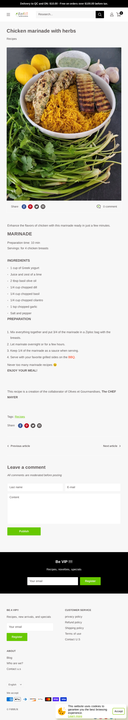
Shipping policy (74, 628)
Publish (24, 531)
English (12, 684)
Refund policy (73, 622)
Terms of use (73, 633)
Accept (118, 711)
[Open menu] (8, 14)
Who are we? (15, 663)
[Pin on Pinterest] (30, 206)
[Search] (100, 14)
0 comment (110, 206)
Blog (9, 657)
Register (90, 581)
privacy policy (73, 616)
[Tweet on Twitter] (36, 206)
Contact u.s (14, 669)
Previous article (20, 446)
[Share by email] (43, 206)
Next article (110, 446)
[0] (118, 15)
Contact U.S (72, 639)
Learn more (75, 716)
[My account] (112, 14)
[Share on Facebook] (24, 206)
